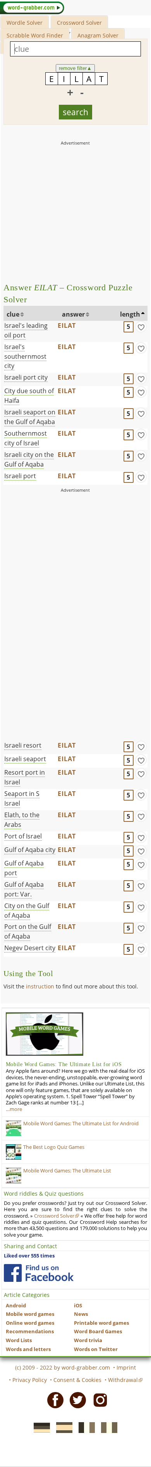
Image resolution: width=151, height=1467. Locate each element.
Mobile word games (30, 1314)
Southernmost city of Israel (25, 438)
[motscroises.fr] (84, 1427)
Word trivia (88, 1340)
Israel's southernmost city (25, 356)
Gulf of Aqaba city (29, 849)
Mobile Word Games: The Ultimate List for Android (81, 1123)
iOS (78, 1305)
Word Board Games (98, 1331)
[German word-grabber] (39, 1427)
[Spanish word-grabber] (61, 1427)
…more (14, 1109)
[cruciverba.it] (106, 1427)
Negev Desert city (29, 948)
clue (13, 314)
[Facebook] (53, 1400)
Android (16, 1305)
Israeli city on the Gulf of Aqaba (29, 459)
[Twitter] (75, 1400)
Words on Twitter (96, 1349)
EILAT (67, 325)
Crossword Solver (79, 22)
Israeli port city (26, 377)
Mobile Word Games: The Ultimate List (67, 1170)
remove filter (75, 68)
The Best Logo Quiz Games (53, 1147)
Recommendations (30, 1331)
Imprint (126, 1367)
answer (73, 314)
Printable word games (101, 1323)
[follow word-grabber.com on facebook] (39, 1273)
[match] (141, 326)
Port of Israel (23, 836)
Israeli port (20, 476)
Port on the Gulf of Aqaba (27, 931)
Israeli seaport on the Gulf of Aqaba (29, 417)
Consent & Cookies (77, 1380)
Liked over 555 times (29, 1255)
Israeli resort (22, 745)
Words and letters (28, 1349)
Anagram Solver (97, 35)
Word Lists (19, 1340)
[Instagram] (98, 1400)
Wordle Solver (25, 22)
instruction (40, 986)
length (130, 314)
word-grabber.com (86, 1367)
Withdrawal (123, 1380)
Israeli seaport (25, 759)
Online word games (30, 1323)
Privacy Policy (29, 1380)
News (81, 1314)
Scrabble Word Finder (35, 35)
